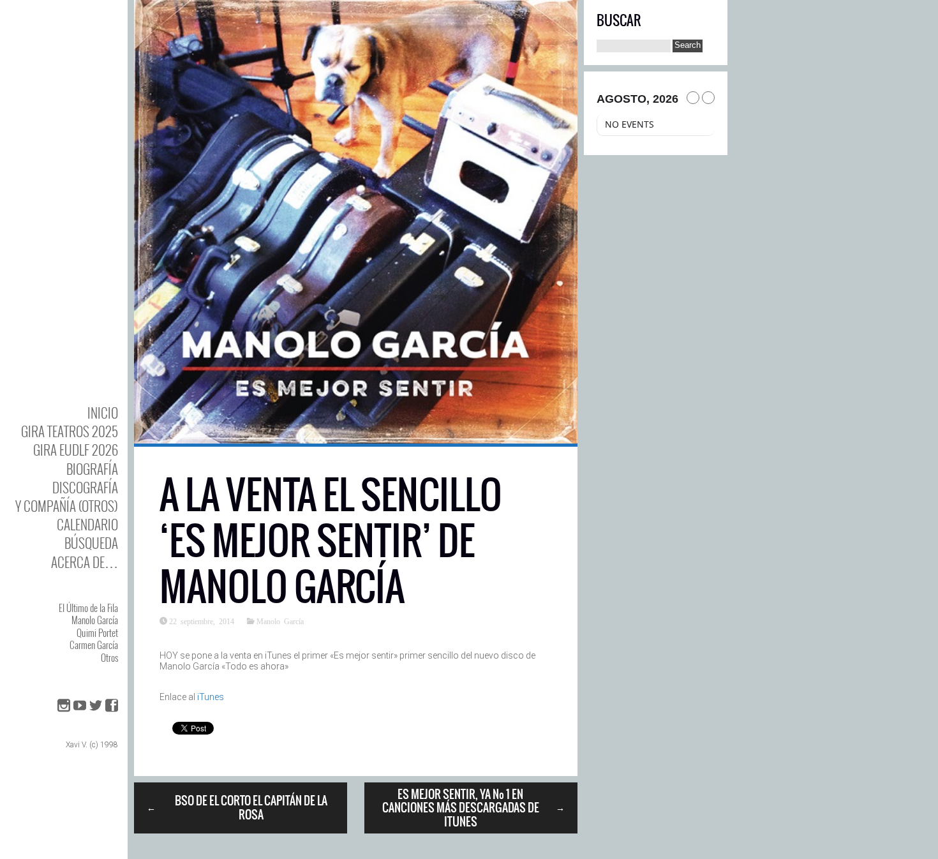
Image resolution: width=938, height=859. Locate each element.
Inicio (102, 412)
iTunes (210, 697)
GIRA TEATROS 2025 (69, 431)
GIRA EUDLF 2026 (75, 449)
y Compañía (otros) (66, 506)
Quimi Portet (97, 632)
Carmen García (94, 645)
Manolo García (94, 620)
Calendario (87, 524)
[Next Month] (708, 97)
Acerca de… (84, 562)
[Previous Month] (693, 97)
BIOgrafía (92, 469)
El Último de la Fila (88, 608)
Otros (109, 657)
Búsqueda (91, 543)
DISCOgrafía (85, 487)
